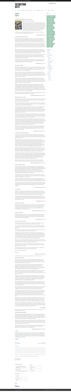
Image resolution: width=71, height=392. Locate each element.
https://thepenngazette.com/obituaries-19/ (35, 255)
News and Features (50, 68)
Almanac (17, 380)
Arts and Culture (50, 55)
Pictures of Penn (50, 60)
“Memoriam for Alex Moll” (27, 214)
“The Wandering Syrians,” (23, 207)
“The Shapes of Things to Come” (28, 23)
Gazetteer (31, 10)
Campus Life (52, 20)
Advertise (24, 0)
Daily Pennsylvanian (18, 378)
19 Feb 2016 (17, 17)
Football (50, 28)
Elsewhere (48, 23)
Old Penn (49, 10)
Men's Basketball (52, 34)
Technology (52, 43)
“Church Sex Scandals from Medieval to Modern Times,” (32, 332)
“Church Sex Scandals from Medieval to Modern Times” (34, 170)
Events (48, 25)
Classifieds (52, 10)
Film (47, 28)
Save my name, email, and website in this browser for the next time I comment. (27, 356)
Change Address (32, 370)
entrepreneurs (52, 23)
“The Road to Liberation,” (33, 206)
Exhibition (51, 25)
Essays (49, 78)
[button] (16, 10)
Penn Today (17, 377)
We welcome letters (18, 369)
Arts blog (49, 57)
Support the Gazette (28, 0)
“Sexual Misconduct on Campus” (25, 259)
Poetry (52, 40)
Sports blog (50, 62)
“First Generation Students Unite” (33, 192)
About (19, 0)
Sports (34, 10)
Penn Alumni (17, 375)
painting (48, 37)
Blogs (48, 56)
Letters (16, 13)
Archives (19, 10)
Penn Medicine (52, 37)
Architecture (53, 17)
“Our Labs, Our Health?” (31, 67)
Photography (48, 40)
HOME (16, 0)
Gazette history (50, 66)
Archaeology (48, 17)
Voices (45, 10)
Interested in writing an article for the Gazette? (22, 370)
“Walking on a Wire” (18, 134)
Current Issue (23, 10)
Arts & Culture (38, 10)
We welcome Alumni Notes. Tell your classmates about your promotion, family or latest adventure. (21, 367)
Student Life (48, 43)
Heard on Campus (49, 31)
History (53, 31)
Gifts (53, 28)
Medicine (48, 34)
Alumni (42, 10)
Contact (21, 0)
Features (27, 10)
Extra (49, 59)
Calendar (48, 20)
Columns (49, 76)
